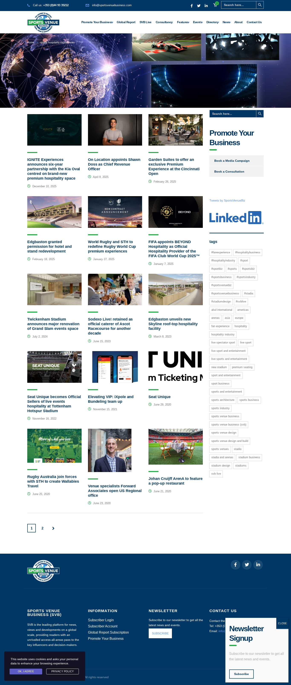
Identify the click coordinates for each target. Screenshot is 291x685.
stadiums (240, 465)
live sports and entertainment (229, 358)
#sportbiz (217, 268)
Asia (227, 317)
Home (30, 42)
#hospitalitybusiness (247, 252)
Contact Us (254, 22)
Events (197, 22)
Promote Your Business (97, 22)
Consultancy (164, 22)
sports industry (220, 408)
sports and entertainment (226, 391)
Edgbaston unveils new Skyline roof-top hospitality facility (173, 324)
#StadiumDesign (221, 301)
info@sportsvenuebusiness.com (112, 5)
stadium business (249, 457)
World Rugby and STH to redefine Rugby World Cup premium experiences (112, 246)
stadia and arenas (222, 457)
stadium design (220, 465)
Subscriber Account (102, 626)
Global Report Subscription (108, 632)
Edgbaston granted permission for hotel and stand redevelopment (49, 246)
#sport (244, 260)
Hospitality (241, 326)
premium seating (242, 367)
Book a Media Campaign (232, 160)
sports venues (220, 449)
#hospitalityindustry (223, 260)
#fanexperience (220, 252)
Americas (243, 309)
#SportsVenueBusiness (225, 293)
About (238, 22)
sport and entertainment (226, 375)
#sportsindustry (246, 277)
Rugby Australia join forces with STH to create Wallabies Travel (53, 481)
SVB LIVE (216, 473)
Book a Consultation (229, 171)
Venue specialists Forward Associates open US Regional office (115, 491)
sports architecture (222, 399)
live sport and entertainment (228, 350)
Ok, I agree (26, 671)
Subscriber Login (101, 620)
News (226, 22)
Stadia (237, 449)
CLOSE (282, 623)
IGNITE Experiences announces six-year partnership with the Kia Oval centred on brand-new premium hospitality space (53, 168)
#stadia (248, 293)
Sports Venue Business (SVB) (228, 424)
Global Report (126, 22)
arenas (215, 317)
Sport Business (220, 383)
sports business (249, 399)
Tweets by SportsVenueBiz (227, 200)
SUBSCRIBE (160, 633)
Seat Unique (159, 397)
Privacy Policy (62, 671)
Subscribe (241, 674)
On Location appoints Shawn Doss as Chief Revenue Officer (114, 164)
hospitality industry (223, 334)
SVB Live (145, 22)
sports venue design (223, 432)
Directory (212, 22)
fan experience (220, 326)
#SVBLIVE (241, 301)
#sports (232, 268)
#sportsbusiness (221, 277)
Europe (239, 317)
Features (183, 22)
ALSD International (221, 309)
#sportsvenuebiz (221, 285)
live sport (245, 342)
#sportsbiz (248, 268)
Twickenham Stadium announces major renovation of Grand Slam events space (53, 324)
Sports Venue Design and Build (229, 440)
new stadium (219, 367)
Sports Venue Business (225, 416)
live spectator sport (223, 342)
